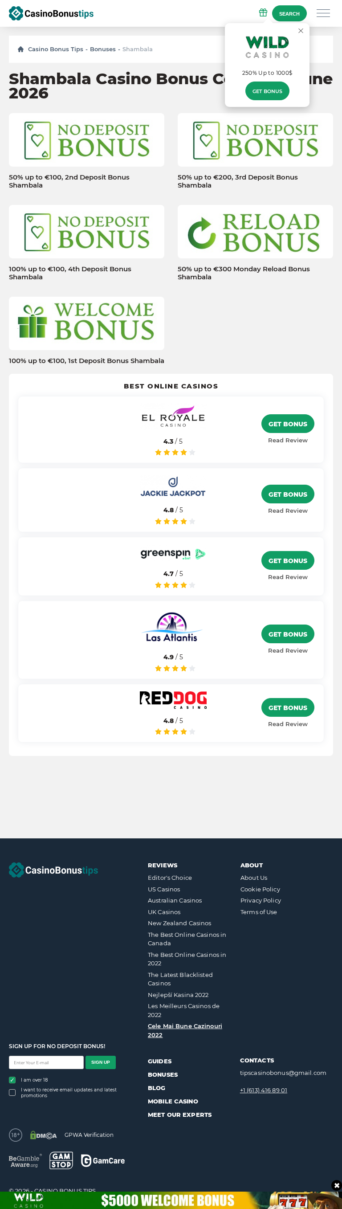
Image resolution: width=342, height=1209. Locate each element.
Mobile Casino (173, 1101)
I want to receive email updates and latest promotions (69, 1093)
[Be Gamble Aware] (25, 1161)
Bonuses (103, 49)
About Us (253, 877)
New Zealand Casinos (179, 923)
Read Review (288, 440)
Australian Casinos (175, 900)
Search (289, 13)
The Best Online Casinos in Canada (187, 939)
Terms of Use (258, 911)
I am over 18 (34, 1080)
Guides (159, 1061)
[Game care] (103, 1161)
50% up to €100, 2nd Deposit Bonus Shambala (69, 181)
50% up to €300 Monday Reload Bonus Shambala (244, 273)
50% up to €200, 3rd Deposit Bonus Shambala (238, 181)
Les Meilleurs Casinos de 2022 (184, 1010)
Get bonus (267, 91)
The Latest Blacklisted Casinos (180, 979)
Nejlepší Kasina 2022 (178, 994)
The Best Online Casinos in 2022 (187, 959)
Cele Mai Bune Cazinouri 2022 (185, 1030)
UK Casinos (164, 911)
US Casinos (164, 889)
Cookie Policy (260, 889)
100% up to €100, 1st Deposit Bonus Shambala (86, 361)
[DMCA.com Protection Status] (43, 1135)
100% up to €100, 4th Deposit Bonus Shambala (70, 273)
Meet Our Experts (180, 1114)
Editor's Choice (170, 877)
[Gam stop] (61, 1160)
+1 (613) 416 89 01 (263, 1090)
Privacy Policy (260, 900)
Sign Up (100, 1062)
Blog (157, 1087)
